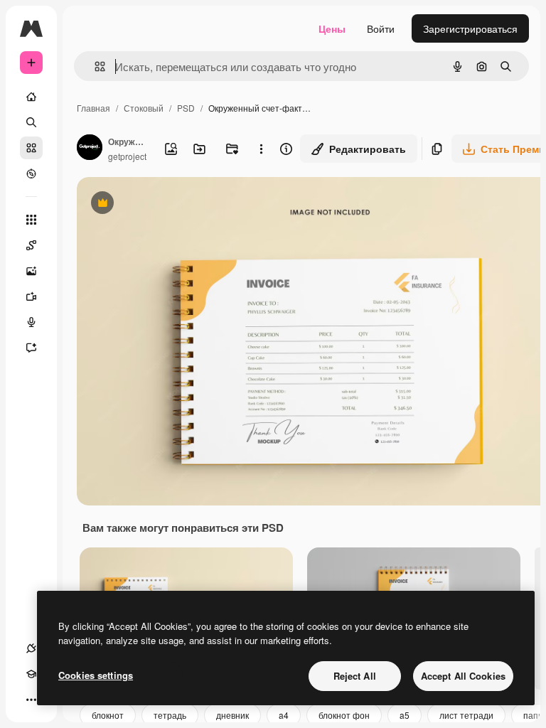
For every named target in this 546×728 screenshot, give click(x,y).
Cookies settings (95, 675)
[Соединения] (31, 648)
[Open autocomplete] (94, 66)
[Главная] (31, 96)
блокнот (108, 715)
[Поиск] (31, 122)
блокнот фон (344, 715)
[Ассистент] (31, 347)
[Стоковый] (31, 147)
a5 (405, 715)
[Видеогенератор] (31, 296)
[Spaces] (31, 245)
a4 (284, 715)
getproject (127, 156)
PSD (186, 108)
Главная (93, 108)
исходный (172, 204)
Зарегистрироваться (470, 28)
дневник (232, 715)
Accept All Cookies (463, 675)
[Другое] (31, 699)
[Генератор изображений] (31, 270)
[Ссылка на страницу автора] (89, 148)
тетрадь (170, 715)
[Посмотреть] (31, 173)
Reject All (354, 675)
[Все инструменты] (31, 219)
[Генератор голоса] (31, 322)
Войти (381, 28)
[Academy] (31, 674)
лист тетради (466, 715)
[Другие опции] (261, 148)
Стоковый (144, 108)
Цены (332, 28)
